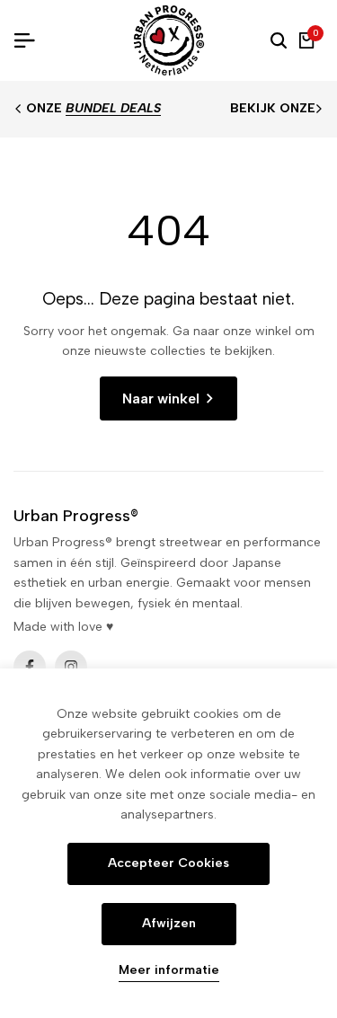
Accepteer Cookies (168, 863)
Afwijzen (169, 923)
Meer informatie (169, 970)
